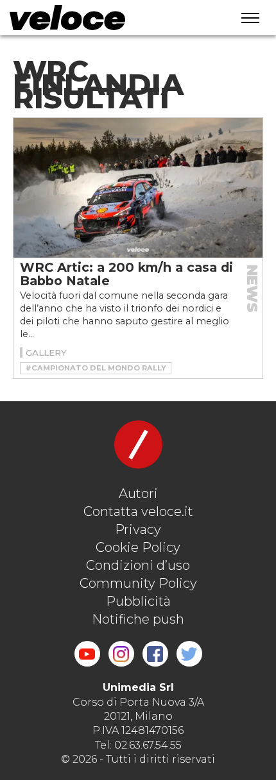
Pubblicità (138, 601)
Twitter (189, 654)
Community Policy (138, 583)
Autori (138, 493)
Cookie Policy (138, 547)
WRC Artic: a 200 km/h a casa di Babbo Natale (126, 274)
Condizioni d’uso (138, 565)
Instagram (121, 654)
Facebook (155, 654)
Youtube (87, 654)
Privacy (138, 529)
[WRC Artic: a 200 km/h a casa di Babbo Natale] (138, 188)
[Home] (106, 17)
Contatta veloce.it (138, 511)
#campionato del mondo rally (95, 367)
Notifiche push (138, 619)
